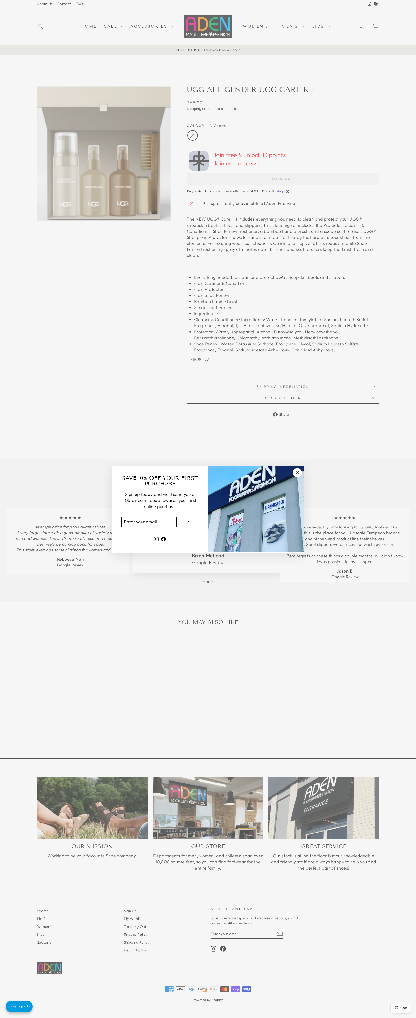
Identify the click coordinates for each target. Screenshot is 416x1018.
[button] (19, 1006)
